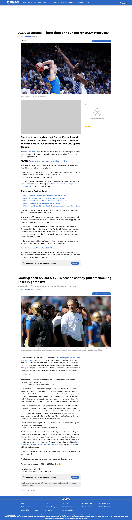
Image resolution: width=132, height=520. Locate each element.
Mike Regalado (25, 37)
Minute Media (11, 515)
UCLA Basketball (30, 152)
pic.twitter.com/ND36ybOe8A (31, 425)
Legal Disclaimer (105, 507)
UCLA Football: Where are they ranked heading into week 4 (44, 198)
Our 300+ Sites (87, 503)
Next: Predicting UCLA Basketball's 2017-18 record (39, 248)
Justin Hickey (25, 289)
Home (24, 3)
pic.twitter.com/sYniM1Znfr (31, 382)
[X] (117, 2)
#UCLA (71, 423)
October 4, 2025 (49, 385)
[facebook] (120, 2)
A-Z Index (48, 510)
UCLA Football (31, 491)
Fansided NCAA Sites (82, 3)
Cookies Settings (68, 510)
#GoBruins (71, 380)
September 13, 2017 (46, 177)
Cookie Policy (86, 507)
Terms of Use (67, 507)
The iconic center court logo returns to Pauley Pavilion (48, 161)
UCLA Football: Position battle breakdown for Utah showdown (45, 201)
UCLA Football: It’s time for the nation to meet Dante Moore (44, 196)
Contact (65, 503)
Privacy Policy (50, 507)
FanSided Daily (104, 503)
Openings (48, 503)
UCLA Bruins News (40, 3)
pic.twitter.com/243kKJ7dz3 (31, 469)
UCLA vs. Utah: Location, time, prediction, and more (41, 203)
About (30, 3)
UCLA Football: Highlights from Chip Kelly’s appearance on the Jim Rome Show (51, 206)
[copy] (32, 41)
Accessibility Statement (29, 510)
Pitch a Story (25, 507)
